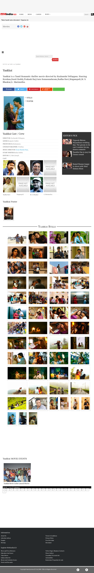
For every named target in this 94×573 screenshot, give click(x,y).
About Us (3, 536)
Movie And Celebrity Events (9, 560)
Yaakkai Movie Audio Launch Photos (16, 483)
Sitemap (3, 542)
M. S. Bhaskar (34, 195)
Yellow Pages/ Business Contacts (55, 551)
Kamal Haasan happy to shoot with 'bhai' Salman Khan (81, 166)
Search (55, 59)
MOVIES (5, 64)
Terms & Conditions (51, 536)
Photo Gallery (50, 553)
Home (21, 14)
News (30, 14)
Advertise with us (6, 538)
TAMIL (11, 64)
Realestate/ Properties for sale (54, 560)
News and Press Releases (8, 551)
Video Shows (4, 555)
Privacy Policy (50, 538)
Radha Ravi (6, 195)
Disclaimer (49, 542)
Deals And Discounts (7, 562)
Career (38, 14)
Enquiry (3, 540)
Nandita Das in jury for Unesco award (82, 153)
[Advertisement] (47, 4)
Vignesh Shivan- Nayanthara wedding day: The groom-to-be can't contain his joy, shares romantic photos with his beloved (81, 147)
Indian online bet (5, 558)
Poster (29, 101)
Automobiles (49, 558)
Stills (29, 98)
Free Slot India (50, 540)
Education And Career (7, 553)
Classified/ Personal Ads (52, 555)
